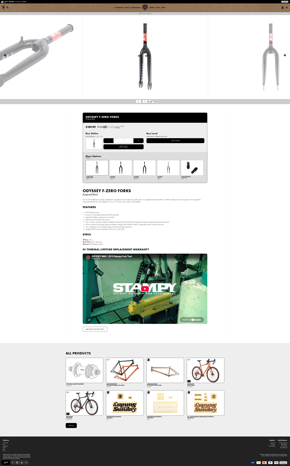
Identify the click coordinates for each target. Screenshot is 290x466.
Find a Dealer (175, 140)
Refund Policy (284, 444)
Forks (144, 13)
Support (284, 1)
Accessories (135, 7)
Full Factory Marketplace (265, 454)
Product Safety (272, 446)
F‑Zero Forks (148, 13)
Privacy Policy (284, 446)
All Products (78, 353)
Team (158, 7)
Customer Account (283, 443)
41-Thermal (118, 7)
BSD (286, 455)
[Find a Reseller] (3, 7)
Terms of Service (283, 447)
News (163, 7)
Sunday (263, 455)
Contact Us (273, 443)
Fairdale (267, 455)
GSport (272, 455)
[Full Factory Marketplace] (2, 1)
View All (71, 425)
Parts (127, 7)
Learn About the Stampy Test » (95, 329)
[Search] (7, 7)
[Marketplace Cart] (286, 7)
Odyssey (140, 13)
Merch (152, 7)
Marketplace (282, 440)
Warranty (273, 444)
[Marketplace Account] (282, 7)
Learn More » (117, 127)
